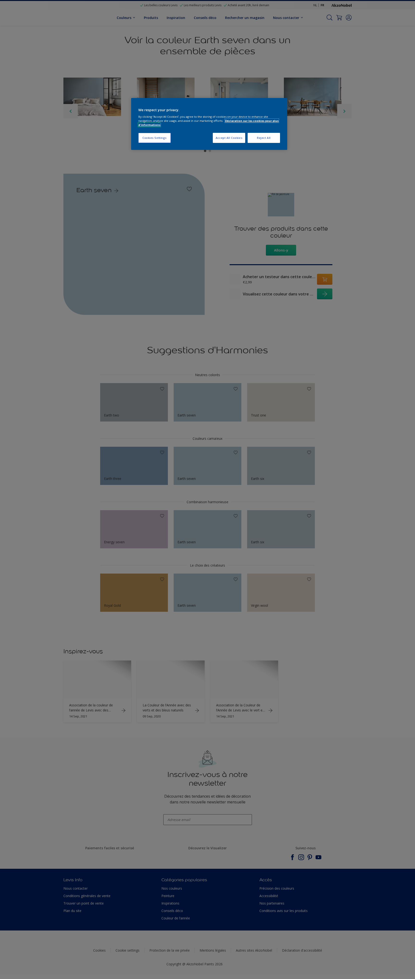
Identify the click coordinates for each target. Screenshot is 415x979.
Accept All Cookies (229, 138)
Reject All (264, 138)
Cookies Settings (154, 138)
